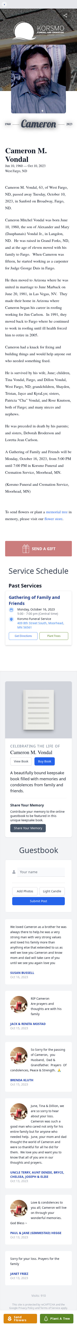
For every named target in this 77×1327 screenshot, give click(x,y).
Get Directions (23, 636)
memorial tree (57, 511)
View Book (21, 761)
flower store (53, 518)
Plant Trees (54, 636)
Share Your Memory (28, 828)
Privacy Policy (26, 1308)
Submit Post (38, 901)
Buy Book (44, 761)
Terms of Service (50, 1308)
